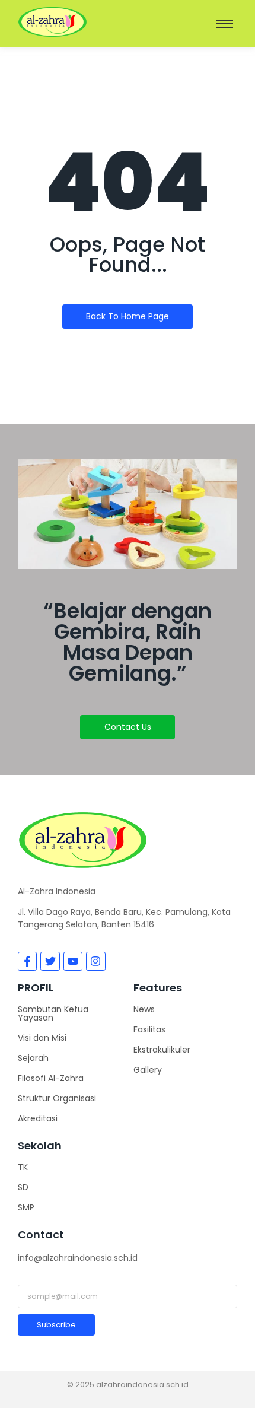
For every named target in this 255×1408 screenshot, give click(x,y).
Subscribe (56, 1324)
